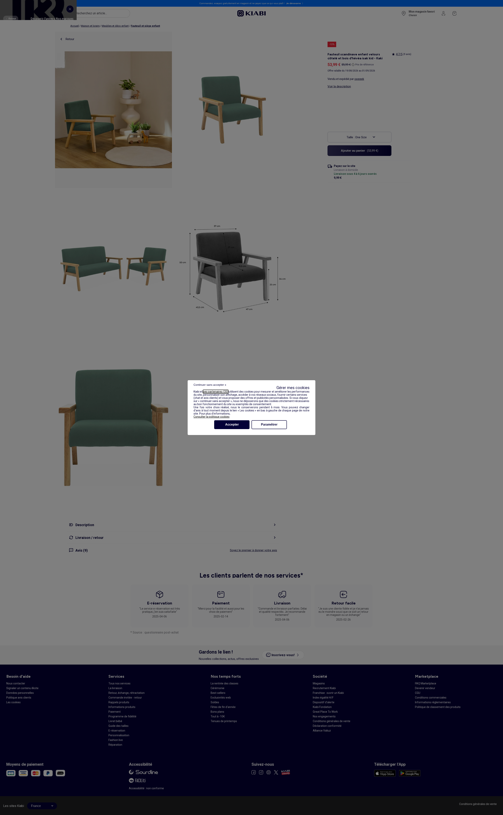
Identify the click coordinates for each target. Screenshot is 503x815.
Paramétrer (269, 424)
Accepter (232, 424)
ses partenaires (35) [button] (215, 391)
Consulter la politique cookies (211, 416)
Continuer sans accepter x (210, 384)
